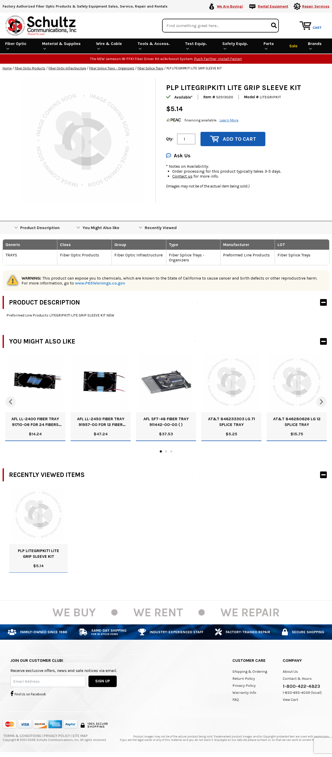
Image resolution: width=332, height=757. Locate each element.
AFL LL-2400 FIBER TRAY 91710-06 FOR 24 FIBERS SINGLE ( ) (35, 422)
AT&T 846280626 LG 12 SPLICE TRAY (297, 421)
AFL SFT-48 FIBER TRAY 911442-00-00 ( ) (166, 421)
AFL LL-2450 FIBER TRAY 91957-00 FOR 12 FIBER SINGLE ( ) (101, 422)
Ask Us (182, 156)
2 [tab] (166, 451)
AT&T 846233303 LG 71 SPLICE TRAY (231, 421)
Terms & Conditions (22, 736)
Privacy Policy (244, 685)
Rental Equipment (273, 6)
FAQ (235, 699)
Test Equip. (196, 43)
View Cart (290, 699)
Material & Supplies (61, 43)
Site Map (80, 736)
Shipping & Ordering (249, 671)
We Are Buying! (230, 6)
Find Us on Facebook (30, 694)
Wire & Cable (109, 43)
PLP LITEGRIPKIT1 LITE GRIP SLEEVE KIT (38, 553)
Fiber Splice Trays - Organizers (111, 68)
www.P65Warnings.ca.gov (100, 283)
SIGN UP (102, 681)
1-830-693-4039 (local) (302, 692)
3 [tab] (171, 451)
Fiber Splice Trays (150, 68)
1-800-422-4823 (301, 686)
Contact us (182, 176)
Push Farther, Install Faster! (218, 59)
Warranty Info (244, 692)
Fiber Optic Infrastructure (67, 68)
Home (7, 68)
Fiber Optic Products (30, 68)
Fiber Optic (15, 43)
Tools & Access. (153, 43)
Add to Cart (239, 139)
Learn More (228, 120)
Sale (293, 45)
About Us (290, 671)
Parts (269, 43)
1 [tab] (161, 451)
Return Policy (243, 678)
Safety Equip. (235, 43)
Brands (315, 43)
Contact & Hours (297, 678)
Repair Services (315, 6)
